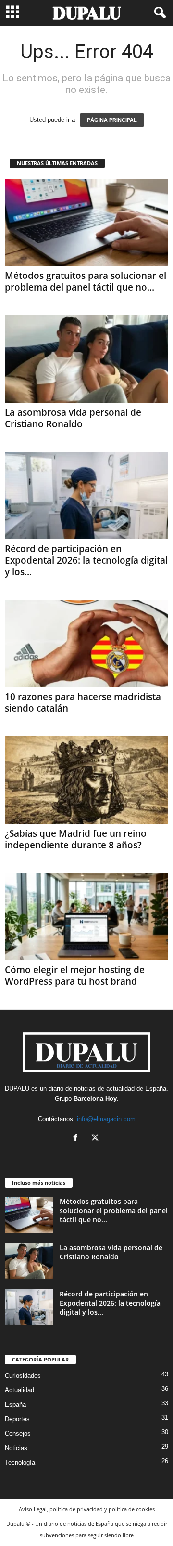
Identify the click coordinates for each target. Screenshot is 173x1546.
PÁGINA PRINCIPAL (112, 120)
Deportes (17, 1419)
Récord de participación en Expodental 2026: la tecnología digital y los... (86, 560)
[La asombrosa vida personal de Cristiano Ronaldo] (86, 358)
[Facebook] (77, 1138)
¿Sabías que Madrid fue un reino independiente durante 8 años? (76, 839)
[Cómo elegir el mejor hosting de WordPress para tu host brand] (86, 916)
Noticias (16, 1448)
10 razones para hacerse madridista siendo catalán (83, 702)
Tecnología (20, 1462)
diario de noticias (72, 1088)
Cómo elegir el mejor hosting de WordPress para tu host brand (75, 976)
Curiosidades (23, 1375)
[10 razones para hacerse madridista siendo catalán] (86, 643)
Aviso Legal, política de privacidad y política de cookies (87, 1509)
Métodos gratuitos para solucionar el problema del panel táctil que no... (85, 281)
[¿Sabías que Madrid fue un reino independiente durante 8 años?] (86, 779)
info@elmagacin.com (106, 1119)
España (155, 1088)
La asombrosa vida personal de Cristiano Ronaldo (73, 418)
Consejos (18, 1433)
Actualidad (19, 1390)
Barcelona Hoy (95, 1098)
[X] (96, 1138)
